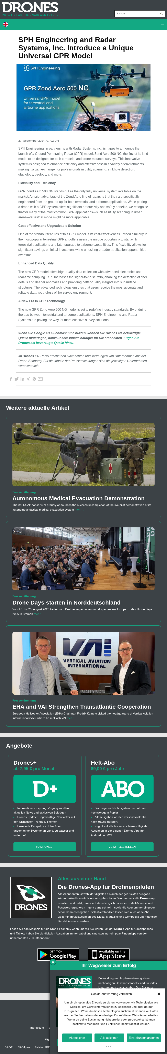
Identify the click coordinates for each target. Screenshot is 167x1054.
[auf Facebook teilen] (10, 379)
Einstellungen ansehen (144, 1037)
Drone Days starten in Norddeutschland (66, 602)
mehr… (79, 509)
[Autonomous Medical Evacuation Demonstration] (83, 456)
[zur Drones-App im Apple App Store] (109, 954)
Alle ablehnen (109, 1037)
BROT (9, 1047)
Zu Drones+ (45, 846)
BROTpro (24, 1047)
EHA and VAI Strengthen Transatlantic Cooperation (81, 707)
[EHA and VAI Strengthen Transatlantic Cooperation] (83, 665)
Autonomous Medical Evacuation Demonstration (78, 498)
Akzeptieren (77, 1037)
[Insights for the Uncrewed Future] (29, 7)
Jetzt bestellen (122, 846)
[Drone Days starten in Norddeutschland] (83, 560)
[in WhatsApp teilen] (34, 379)
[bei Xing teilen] (28, 379)
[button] (159, 994)
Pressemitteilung (24, 492)
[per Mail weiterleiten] (40, 379)
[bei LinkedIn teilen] (22, 379)
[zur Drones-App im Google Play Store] (58, 954)
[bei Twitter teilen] (16, 379)
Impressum (37, 1027)
